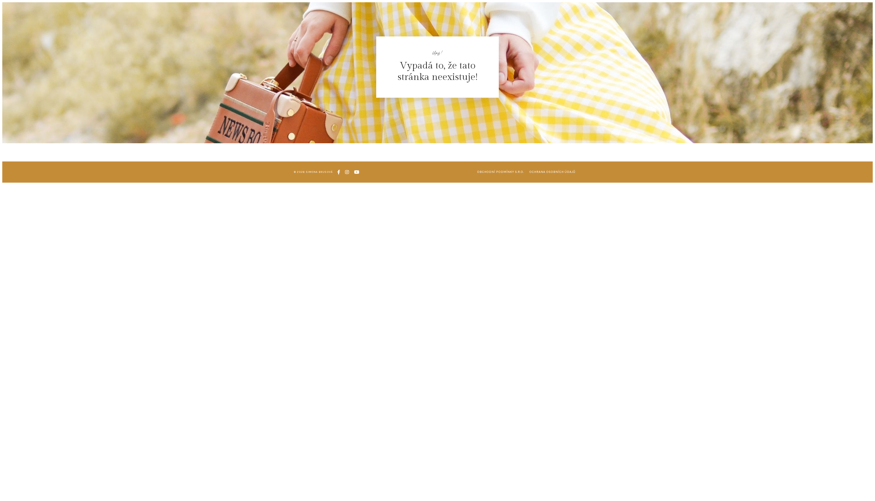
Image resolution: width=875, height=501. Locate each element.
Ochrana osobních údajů (552, 172)
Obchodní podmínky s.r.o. (500, 172)
